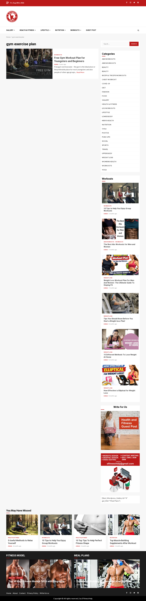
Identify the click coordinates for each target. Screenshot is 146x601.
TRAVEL (105, 149)
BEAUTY (105, 67)
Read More (80, 72)
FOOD (104, 96)
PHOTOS (105, 133)
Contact (22, 593)
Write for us (44, 593)
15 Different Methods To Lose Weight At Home (120, 339)
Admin (56, 64)
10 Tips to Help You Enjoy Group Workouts (120, 193)
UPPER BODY (107, 153)
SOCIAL (105, 141)
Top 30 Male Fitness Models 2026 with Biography (36, 581)
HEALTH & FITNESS (27, 30)
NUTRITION (59, 30)
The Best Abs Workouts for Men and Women (120, 229)
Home (8, 593)
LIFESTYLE (45, 30)
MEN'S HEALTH (108, 120)
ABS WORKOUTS (108, 59)
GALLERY (9, 30)
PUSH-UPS (106, 137)
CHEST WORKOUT (109, 79)
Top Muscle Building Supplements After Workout (124, 525)
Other (104, 129)
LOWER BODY (107, 116)
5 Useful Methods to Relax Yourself (22, 525)
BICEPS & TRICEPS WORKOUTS (114, 75)
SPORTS (105, 145)
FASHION (105, 92)
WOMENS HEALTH (109, 162)
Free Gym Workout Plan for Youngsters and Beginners (29, 64)
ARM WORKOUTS (109, 63)
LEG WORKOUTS (108, 108)
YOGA (104, 170)
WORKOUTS (75, 30)
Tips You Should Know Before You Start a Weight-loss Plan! (120, 303)
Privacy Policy (32, 593)
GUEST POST (91, 30)
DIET (104, 88)
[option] (39, 575)
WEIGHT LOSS (107, 157)
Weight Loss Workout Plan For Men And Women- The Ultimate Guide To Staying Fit (120, 265)
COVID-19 (106, 84)
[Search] (138, 30)
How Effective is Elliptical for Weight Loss (120, 375)
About (15, 593)
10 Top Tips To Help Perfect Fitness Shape (90, 525)
